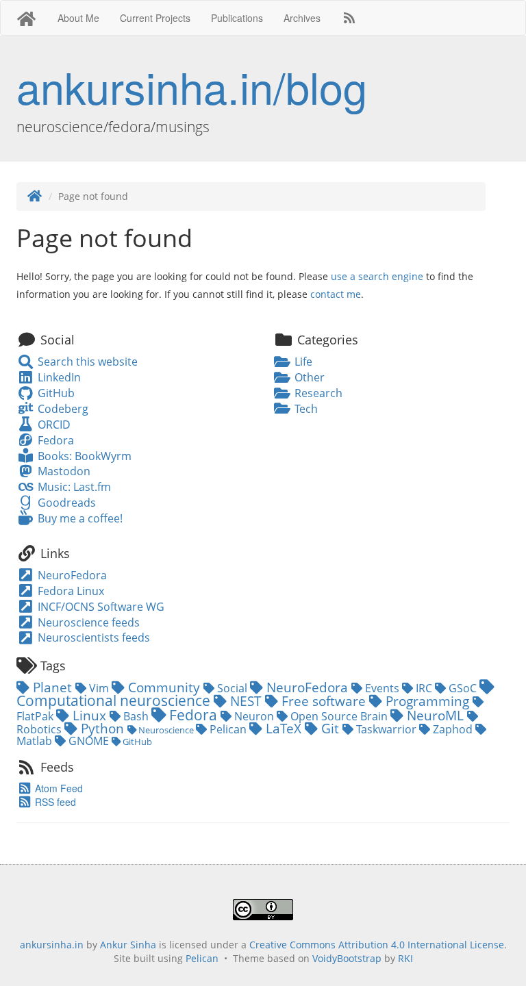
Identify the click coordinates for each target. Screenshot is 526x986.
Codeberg (61, 408)
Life (302, 361)
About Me (78, 18)
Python (102, 728)
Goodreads (65, 502)
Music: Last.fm (72, 486)
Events (382, 688)
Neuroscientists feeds (92, 637)
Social (232, 688)
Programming (427, 700)
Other (308, 377)
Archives (302, 18)
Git (330, 728)
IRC (424, 688)
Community (164, 687)
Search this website (86, 361)
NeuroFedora (71, 575)
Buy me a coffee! (78, 518)
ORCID (52, 424)
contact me (335, 294)
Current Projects (155, 18)
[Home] (34, 196)
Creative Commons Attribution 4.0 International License (376, 944)
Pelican (228, 729)
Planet (52, 687)
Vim (99, 688)
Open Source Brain (339, 716)
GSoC (462, 688)
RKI (405, 958)
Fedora (54, 440)
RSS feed (54, 802)
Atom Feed (57, 788)
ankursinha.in (52, 944)
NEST (246, 700)
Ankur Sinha (128, 944)
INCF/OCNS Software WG (99, 606)
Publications (237, 18)
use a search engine (377, 276)
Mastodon (62, 471)
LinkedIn (57, 377)
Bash (136, 716)
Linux (89, 715)
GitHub (54, 393)
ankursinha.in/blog (191, 86)
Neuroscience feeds (87, 622)
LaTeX (283, 728)
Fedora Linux (69, 590)
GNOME (89, 740)
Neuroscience (166, 730)
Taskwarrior (386, 729)
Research (317, 393)
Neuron (254, 716)
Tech (305, 408)
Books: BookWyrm (83, 456)
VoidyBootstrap (346, 958)
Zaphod (452, 729)
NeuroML (435, 715)
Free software (323, 700)
